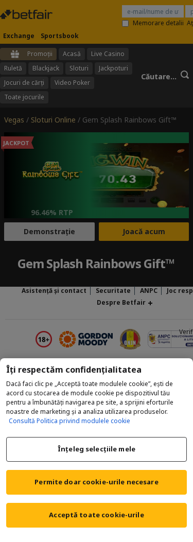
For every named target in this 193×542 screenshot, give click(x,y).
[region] (96, 450)
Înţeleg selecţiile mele (96, 448)
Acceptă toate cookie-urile (96, 514)
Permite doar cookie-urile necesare (96, 481)
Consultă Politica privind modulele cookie (69, 420)
